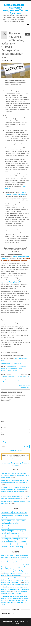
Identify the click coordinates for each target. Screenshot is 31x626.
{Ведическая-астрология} (20, 512)
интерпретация (23, 536)
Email (3, 428)
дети (24, 533)
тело (25, 544)
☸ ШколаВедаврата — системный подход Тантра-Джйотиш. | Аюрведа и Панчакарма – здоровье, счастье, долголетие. (15, 589)
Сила (24, 530)
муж (9, 538)
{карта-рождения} (6, 520)
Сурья (3, 533)
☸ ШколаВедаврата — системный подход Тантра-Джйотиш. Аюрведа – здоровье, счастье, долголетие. (15, 598)
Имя (3, 421)
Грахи (17, 520)
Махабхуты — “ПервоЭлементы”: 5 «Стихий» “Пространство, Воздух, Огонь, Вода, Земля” (14, 602)
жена (3, 536)
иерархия (15, 536)
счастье (20, 544)
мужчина (14, 538)
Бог (14, 520)
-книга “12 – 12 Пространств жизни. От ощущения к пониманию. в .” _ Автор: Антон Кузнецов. (15, 475)
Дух (3, 523)
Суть (7, 533)
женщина (8, 536)
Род (21, 530)
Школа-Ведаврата (16, 363)
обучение (20, 538)
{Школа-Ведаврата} (11, 368)
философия (5, 546)
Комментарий (6, 400)
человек (12, 546)
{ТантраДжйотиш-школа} (21, 515)
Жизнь (7, 523)
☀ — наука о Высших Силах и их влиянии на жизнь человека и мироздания (15, 562)
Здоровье (13, 523)
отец (26, 538)
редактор (8, 60)
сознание (14, 544)
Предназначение (6, 530)
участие (14, 370)
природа (11, 541)
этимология (19, 546)
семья (3, 544)
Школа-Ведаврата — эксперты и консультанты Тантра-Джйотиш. (15, 9)
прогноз (17, 541)
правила (3, 370)
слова (8, 544)
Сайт (2, 434)
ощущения (5, 541)
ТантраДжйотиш (14, 533)
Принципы (15, 530)
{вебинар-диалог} (11, 366)
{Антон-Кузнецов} (7, 512)
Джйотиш (23, 520)
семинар (9, 370)
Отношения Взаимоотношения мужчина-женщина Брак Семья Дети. (15, 527)
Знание (20, 368)
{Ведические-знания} (7, 515)
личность (4, 538)
